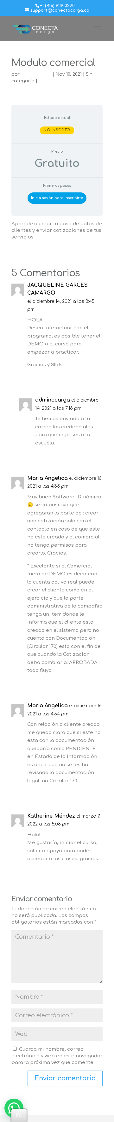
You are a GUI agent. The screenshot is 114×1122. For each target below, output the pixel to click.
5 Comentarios (56, 81)
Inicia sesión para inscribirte (57, 198)
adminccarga (36, 74)
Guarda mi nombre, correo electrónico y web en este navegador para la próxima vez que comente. (57, 1056)
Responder (83, 378)
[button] (13, 1108)
